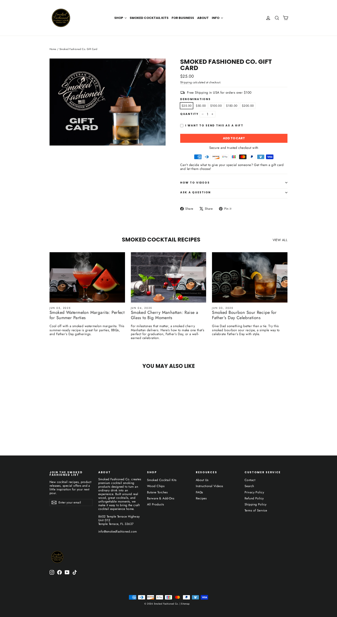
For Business (183, 18)
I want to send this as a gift (214, 125)
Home (53, 49)
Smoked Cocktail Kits (149, 18)
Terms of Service (256, 510)
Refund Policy (254, 498)
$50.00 (201, 106)
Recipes (201, 498)
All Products (155, 504)
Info (216, 18)
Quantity (189, 114)
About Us (202, 480)
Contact (250, 480)
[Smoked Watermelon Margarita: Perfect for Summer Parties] (87, 277)
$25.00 (187, 106)
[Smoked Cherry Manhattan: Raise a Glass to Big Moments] (168, 277)
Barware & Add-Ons (160, 498)
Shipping (186, 82)
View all (280, 240)
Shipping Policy (255, 504)
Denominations (195, 99)
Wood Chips (155, 486)
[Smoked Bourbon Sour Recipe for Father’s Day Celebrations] (249, 277)
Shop (119, 18)
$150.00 (232, 106)
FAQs (199, 492)
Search (249, 486)
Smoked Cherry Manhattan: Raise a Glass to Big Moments (164, 314)
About (203, 18)
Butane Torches (157, 492)
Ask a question (195, 192)
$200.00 (248, 106)
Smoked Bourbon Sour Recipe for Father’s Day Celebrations (244, 314)
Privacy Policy (254, 492)
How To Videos (195, 183)
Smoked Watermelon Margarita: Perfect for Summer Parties (87, 314)
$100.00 (216, 106)
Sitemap (185, 603)
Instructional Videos (209, 486)
